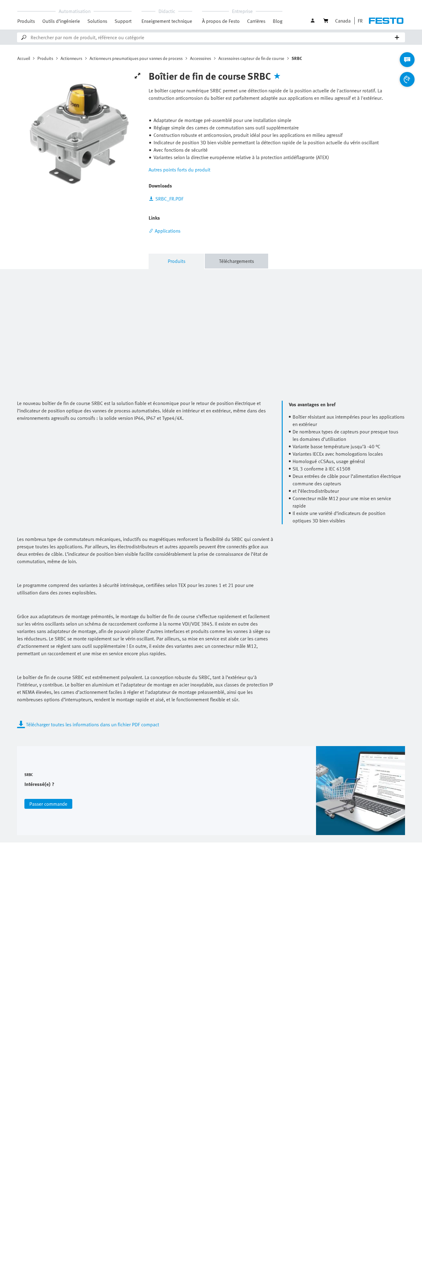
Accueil (23, 58)
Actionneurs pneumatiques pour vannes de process (136, 58)
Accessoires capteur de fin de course (251, 58)
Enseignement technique (166, 21)
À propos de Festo (221, 21)
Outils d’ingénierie (61, 21)
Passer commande (48, 804)
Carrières (256, 21)
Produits (26, 21)
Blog (277, 21)
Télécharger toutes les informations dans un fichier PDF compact (92, 724)
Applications (167, 230)
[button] (313, 21)
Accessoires (200, 58)
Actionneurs (71, 58)
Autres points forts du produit (179, 169)
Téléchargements (236, 261)
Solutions (97, 21)
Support (123, 21)
